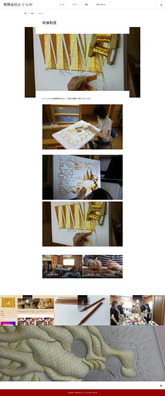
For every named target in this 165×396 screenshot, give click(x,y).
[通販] (27, 310)
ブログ (74, 4)
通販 (86, 4)
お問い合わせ (100, 4)
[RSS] (161, 385)
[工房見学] (137, 310)
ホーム (62, 4)
